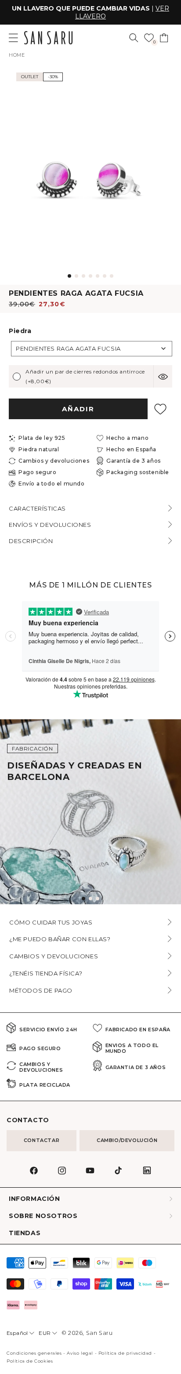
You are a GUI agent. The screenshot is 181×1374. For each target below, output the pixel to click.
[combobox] (91, 348)
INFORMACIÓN (34, 1199)
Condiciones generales (34, 1353)
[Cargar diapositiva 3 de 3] (97, 898)
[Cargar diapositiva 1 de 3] (83, 898)
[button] (133, 37)
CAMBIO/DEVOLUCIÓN (127, 1140)
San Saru (99, 1333)
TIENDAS (24, 1233)
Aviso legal (80, 1353)
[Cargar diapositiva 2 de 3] (90, 898)
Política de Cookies (30, 1361)
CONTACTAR (41, 1140)
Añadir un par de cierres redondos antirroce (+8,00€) (85, 376)
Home (17, 55)
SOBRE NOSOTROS (43, 1216)
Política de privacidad (125, 1353)
